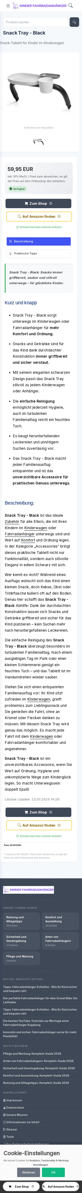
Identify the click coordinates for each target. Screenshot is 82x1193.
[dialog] (41, 1163)
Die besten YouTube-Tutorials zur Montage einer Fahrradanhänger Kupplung (36, 1022)
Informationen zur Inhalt (22, 1122)
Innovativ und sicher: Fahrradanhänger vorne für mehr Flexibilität (40, 1034)
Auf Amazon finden (39, 217)
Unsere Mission (17, 1114)
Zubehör (12, 521)
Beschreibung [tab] (23, 241)
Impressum (14, 1100)
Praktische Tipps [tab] (25, 253)
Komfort (28, 540)
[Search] (70, 6)
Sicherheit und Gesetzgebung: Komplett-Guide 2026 (39, 1068)
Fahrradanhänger (20, 534)
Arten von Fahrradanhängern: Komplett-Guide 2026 (38, 1061)
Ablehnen (28, 1172)
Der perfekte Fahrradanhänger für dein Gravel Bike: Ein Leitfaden (40, 1000)
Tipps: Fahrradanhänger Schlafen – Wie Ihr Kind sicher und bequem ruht (40, 989)
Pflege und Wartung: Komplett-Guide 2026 (32, 1053)
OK (53, 1172)
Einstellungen (40, 1164)
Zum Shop (38, 203)
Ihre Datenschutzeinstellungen (27, 1144)
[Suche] (74, 22)
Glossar (11, 1129)
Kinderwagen (35, 528)
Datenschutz (15, 1107)
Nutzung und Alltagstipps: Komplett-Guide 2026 (36, 1082)
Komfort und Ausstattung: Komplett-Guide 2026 (36, 1075)
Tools (10, 1136)
